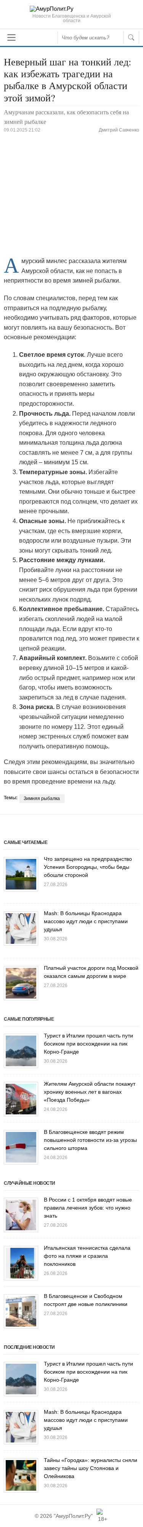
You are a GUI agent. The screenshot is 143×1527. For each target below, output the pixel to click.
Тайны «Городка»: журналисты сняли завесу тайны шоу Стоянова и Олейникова (90, 1468)
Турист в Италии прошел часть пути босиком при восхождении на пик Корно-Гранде (88, 1044)
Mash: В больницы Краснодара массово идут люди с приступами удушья (86, 921)
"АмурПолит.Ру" (73, 1516)
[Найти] (131, 37)
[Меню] (11, 37)
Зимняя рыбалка (42, 798)
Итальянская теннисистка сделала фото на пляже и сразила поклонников (87, 1256)
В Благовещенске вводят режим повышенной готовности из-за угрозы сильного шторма (90, 1140)
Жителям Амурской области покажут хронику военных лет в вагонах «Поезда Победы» (89, 1092)
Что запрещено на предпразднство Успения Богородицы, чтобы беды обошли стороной (88, 867)
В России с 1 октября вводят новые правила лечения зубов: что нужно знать (88, 1208)
